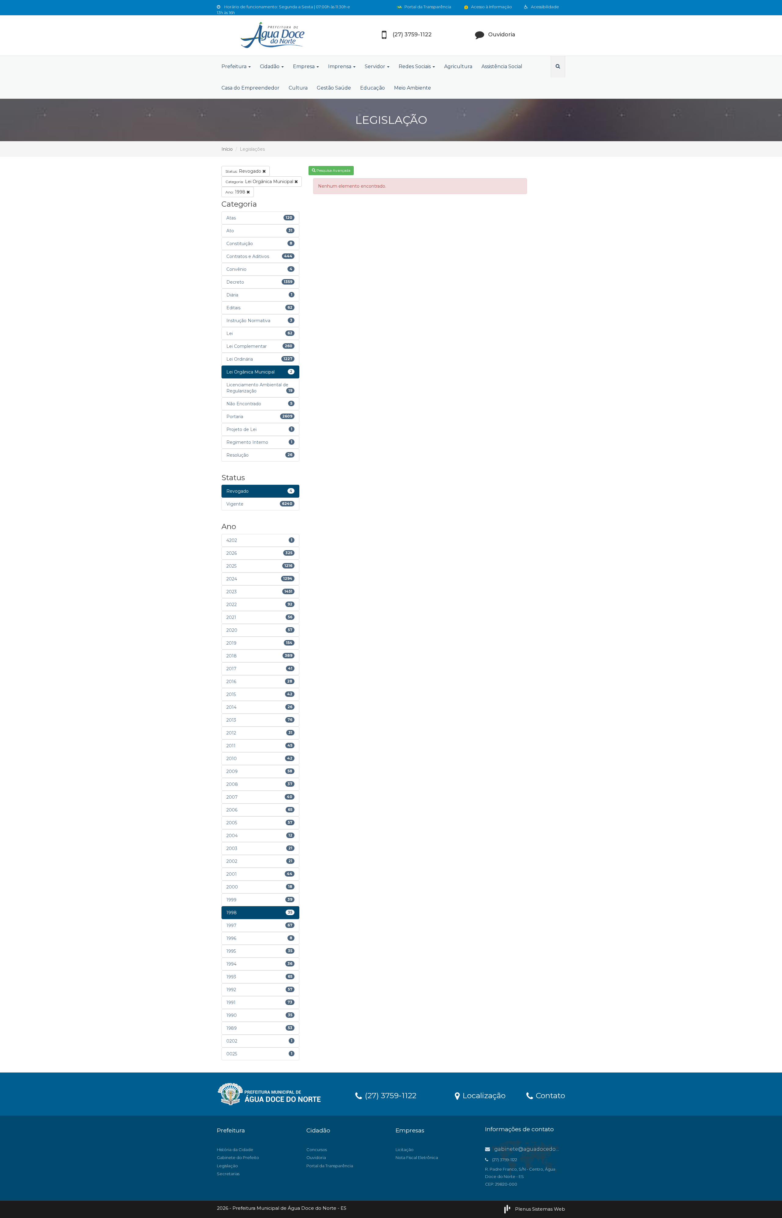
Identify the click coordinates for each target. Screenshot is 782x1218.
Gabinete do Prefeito (238, 1157)
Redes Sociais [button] (415, 66)
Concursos (316, 1149)
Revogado (243, 171)
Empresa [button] (304, 66)
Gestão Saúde (334, 88)
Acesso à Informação (491, 6)
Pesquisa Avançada (333, 170)
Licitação (405, 1149)
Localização (483, 1095)
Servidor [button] (375, 66)
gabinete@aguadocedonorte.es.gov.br (543, 1149)
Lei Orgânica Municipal (259, 181)
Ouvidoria (316, 1157)
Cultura (298, 88)
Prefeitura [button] (234, 66)
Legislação (227, 1165)
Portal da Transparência (427, 6)
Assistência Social (501, 66)
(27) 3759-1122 (389, 1095)
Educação (372, 88)
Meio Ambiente (412, 88)
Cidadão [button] (270, 66)
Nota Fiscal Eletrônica (417, 1157)
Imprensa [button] (340, 66)
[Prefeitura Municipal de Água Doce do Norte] (272, 35)
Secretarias (228, 1173)
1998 (236, 192)
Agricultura (458, 66)
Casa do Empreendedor (250, 88)
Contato (549, 1095)
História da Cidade (235, 1149)
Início (227, 149)
